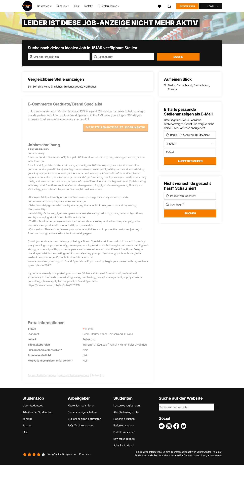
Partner (27, 425)
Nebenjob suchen (124, 418)
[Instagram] (169, 426)
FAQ (24, 432)
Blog (76, 5)
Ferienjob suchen (123, 425)
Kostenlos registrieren (81, 405)
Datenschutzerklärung (195, 455)
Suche (178, 57)
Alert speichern (190, 161)
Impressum (216, 455)
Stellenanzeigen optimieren (84, 418)
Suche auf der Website (181, 398)
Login (210, 6)
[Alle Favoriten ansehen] (159, 6)
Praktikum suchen (124, 432)
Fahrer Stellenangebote (42, 375)
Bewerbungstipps (124, 438)
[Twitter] (184, 426)
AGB (179, 455)
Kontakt (88, 5)
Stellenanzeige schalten (82, 412)
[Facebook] (177, 426)
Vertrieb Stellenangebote (74, 375)
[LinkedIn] (162, 426)
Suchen (190, 213)
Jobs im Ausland (123, 445)
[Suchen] (169, 6)
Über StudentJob (32, 405)
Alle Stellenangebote (126, 412)
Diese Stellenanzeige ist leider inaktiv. (115, 127)
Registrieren (187, 6)
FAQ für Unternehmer (81, 425)
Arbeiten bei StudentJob (37, 412)
